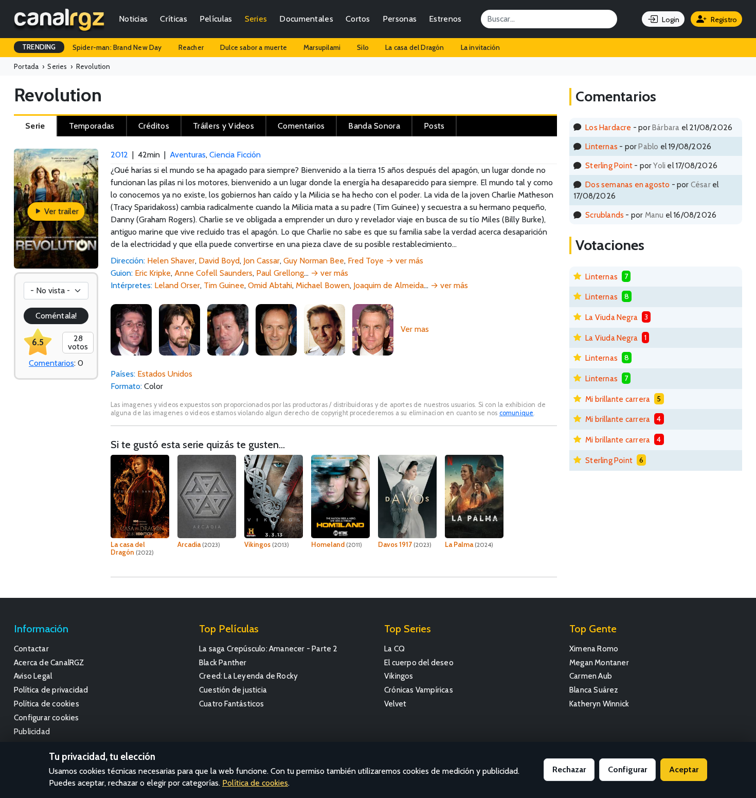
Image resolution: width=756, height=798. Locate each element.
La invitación (480, 47)
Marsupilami (321, 47)
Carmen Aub (590, 676)
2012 (119, 154)
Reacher (191, 47)
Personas (400, 19)
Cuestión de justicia (233, 690)
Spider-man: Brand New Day (117, 47)
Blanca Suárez (594, 690)
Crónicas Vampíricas (418, 690)
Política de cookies (46, 703)
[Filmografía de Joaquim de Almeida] (227, 329)
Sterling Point (609, 165)
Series (256, 19)
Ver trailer (60, 211)
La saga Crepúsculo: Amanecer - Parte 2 (268, 648)
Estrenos (445, 19)
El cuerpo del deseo (419, 662)
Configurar (627, 769)
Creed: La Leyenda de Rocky (248, 676)
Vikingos (398, 676)
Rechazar (569, 769)
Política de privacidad (51, 690)
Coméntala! (56, 316)
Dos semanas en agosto (627, 184)
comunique (516, 413)
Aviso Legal (33, 676)
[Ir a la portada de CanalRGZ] (59, 19)
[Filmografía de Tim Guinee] (179, 329)
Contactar (31, 648)
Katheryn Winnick (599, 703)
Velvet (395, 703)
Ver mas (415, 329)
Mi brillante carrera (617, 399)
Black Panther (223, 662)
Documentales (306, 19)
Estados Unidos (164, 374)
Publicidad (32, 731)
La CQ (394, 648)
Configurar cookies (46, 717)
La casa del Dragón (414, 47)
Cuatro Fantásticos (231, 703)
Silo (363, 47)
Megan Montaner (599, 662)
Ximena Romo (593, 648)
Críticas (173, 19)
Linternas (601, 146)
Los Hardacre (608, 127)
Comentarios (51, 363)
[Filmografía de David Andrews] (372, 329)
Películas (216, 19)
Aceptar (683, 769)
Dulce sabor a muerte (253, 47)
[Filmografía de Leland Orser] (131, 329)
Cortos (358, 19)
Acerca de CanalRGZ (49, 662)
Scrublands (604, 215)
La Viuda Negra (611, 317)
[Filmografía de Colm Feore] (276, 329)
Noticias (133, 19)
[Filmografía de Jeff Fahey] (324, 329)
